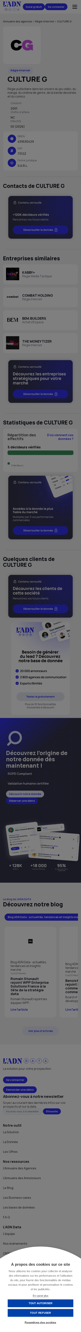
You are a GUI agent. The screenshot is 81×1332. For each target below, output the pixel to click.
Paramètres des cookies (40, 1322)
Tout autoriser (41, 1303)
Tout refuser (40, 1312)
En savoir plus (40, 1295)
